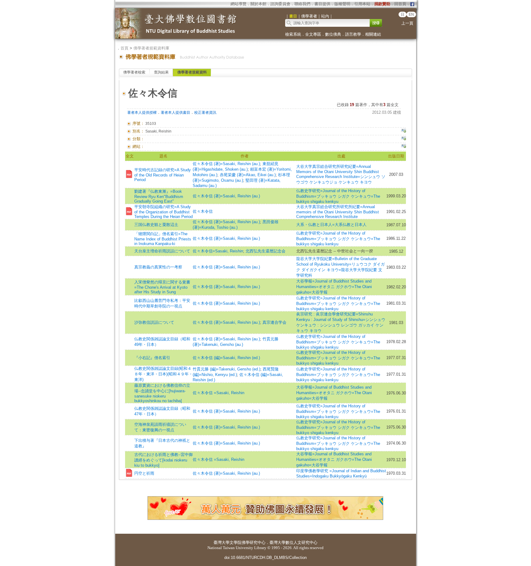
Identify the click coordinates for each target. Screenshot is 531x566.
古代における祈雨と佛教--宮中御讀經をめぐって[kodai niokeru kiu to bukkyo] (163, 460)
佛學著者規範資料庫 (151, 48)
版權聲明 (342, 4)
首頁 (124, 48)
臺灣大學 (222, 542)
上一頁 (407, 23)
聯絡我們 (302, 4)
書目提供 (322, 4)
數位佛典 (333, 34)
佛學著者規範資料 (192, 72)
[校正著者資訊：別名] (403, 131)
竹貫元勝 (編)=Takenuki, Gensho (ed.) (226, 369)
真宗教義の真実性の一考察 (158, 267)
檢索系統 (293, 34)
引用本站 (362, 4)
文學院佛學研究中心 (248, 542)
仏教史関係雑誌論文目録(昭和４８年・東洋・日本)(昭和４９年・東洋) (163, 374)
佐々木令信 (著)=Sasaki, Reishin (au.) (226, 163)
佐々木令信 (203, 211)
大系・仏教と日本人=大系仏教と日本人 (331, 224)
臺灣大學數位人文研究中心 (293, 542)
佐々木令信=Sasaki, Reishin (218, 251)
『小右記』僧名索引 (152, 357)
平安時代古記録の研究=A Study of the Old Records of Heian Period (162, 175)
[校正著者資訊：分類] (403, 139)
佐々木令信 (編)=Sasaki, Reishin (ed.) (226, 357)
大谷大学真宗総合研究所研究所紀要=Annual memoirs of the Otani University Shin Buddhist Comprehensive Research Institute (337, 211)
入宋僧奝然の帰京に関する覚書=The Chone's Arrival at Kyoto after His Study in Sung (162, 287)
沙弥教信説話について (154, 322)
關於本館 (258, 4)
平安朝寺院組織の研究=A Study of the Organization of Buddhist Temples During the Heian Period (163, 211)
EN (411, 14)
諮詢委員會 (280, 4)
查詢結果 (161, 72)
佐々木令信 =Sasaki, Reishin (218, 392)
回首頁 (400, 4)
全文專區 (313, 34)
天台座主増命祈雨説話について (162, 251)
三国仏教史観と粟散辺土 (156, 224)
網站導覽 (238, 4)
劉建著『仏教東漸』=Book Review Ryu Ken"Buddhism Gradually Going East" (158, 196)
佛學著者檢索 (134, 72)
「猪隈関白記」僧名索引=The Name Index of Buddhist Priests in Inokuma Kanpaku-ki (162, 239)
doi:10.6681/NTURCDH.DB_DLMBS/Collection (265, 557)
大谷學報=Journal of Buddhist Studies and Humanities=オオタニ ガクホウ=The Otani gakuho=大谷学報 (334, 287)
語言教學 (353, 34)
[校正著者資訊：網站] (403, 146)
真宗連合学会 (274, 322)
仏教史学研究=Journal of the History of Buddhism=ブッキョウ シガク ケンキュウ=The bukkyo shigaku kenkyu (338, 196)
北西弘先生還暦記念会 (265, 251)
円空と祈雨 (144, 473)
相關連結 (373, 34)
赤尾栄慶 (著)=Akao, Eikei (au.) (248, 174)
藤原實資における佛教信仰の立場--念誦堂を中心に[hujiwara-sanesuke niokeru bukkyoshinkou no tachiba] (162, 393)
